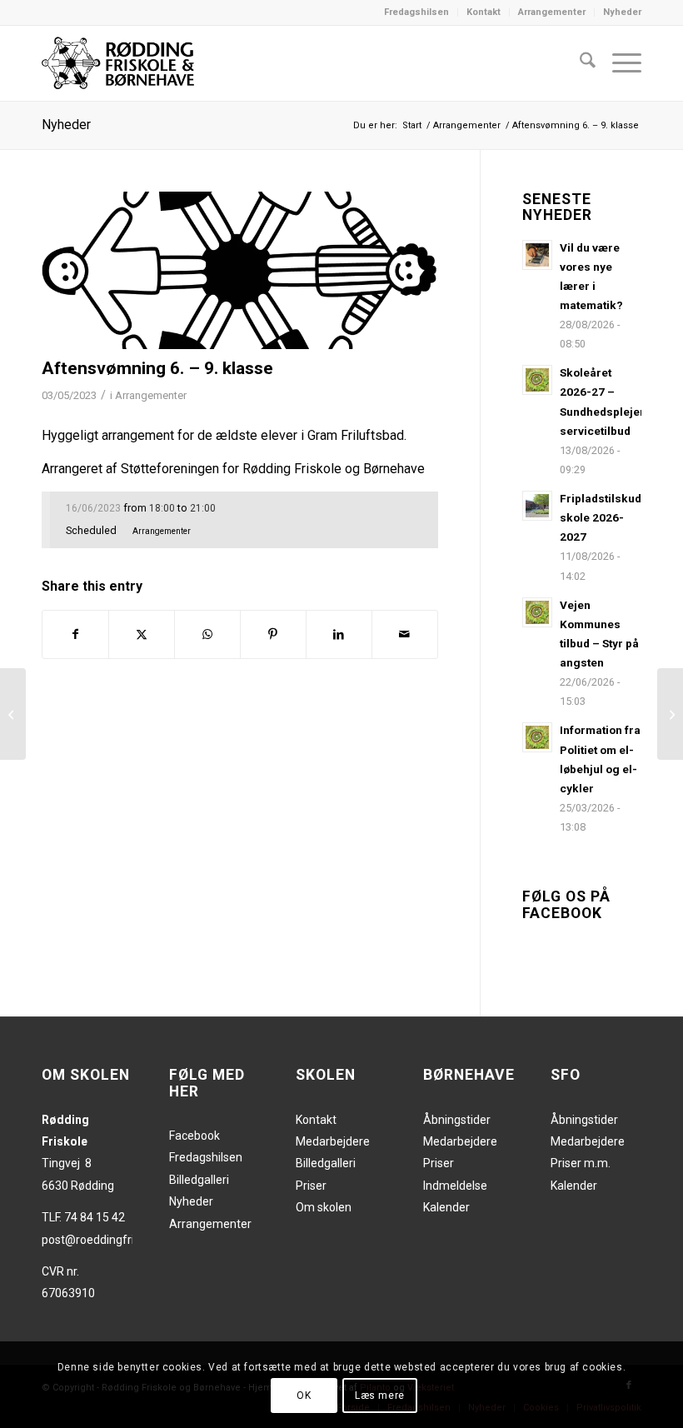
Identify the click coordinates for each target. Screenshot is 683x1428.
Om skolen (323, 1207)
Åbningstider (457, 1119)
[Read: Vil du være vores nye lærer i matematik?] (537, 255)
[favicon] (240, 270)
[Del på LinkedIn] (339, 634)
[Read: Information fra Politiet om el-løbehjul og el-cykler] (537, 737)
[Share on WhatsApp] (207, 634)
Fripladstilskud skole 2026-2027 (600, 517)
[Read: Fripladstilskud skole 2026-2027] (537, 506)
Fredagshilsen (416, 12)
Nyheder (622, 12)
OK (304, 1395)
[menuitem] (417, 12)
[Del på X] (141, 634)
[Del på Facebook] (75, 634)
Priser (311, 1185)
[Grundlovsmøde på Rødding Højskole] (670, 714)
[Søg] (579, 63)
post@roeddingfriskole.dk (109, 1239)
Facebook (194, 1135)
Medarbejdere (333, 1141)
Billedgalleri (199, 1179)
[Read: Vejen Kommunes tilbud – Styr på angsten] (537, 612)
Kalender (446, 1207)
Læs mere (380, 1395)
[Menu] (618, 63)
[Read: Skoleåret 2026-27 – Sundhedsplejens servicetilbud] (537, 380)
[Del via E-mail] (404, 634)
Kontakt (483, 12)
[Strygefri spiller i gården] (13, 714)
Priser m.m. (581, 1163)
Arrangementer (552, 12)
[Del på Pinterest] (273, 634)
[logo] (118, 63)
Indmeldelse (455, 1185)
